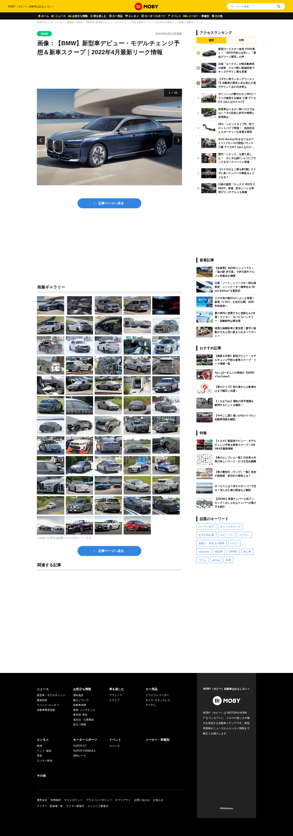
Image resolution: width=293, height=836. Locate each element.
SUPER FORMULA (84, 750)
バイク (234, 543)
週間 (211, 40)
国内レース (79, 755)
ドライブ (114, 700)
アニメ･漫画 (44, 750)
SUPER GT (80, 745)
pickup (216, 560)
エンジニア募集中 (98, 806)
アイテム (151, 704)
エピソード (226, 534)
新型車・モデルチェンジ (51, 695)
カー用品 (117, 16)
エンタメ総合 (44, 760)
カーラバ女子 (206, 526)
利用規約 (56, 800)
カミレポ (114, 745)
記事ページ (64, 537)
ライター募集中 (75, 806)
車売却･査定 (80, 714)
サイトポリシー (73, 800)
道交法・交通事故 (83, 719)
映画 (39, 745)
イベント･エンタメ (48, 704)
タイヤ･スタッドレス (158, 700)
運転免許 (78, 695)
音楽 (39, 755)
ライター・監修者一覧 (50, 806)
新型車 (219, 551)
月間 (241, 40)
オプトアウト (123, 800)
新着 (228, 560)
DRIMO (233, 551)
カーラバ (244, 534)
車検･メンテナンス (84, 709)
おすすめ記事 (206, 534)
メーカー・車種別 (198, 16)
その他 (219, 16)
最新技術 (42, 700)
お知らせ (158, 800)
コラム (202, 560)
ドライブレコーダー (157, 695)
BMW (79, 22)
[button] (41, 140)
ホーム (45, 16)
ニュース (60, 16)
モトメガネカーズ (230, 526)
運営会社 (42, 800)
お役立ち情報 (80, 16)
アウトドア (115, 695)
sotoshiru (204, 551)
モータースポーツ (155, 16)
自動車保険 (79, 704)
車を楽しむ (99, 16)
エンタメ (133, 16)
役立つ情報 (79, 724)
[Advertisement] (109, 617)
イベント (176, 16)
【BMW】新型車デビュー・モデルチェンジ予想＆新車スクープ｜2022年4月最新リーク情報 (134, 22)
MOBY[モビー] (44, 22)
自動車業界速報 (46, 709)
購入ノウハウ (81, 700)
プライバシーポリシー (99, 800)
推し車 (247, 551)
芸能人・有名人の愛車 (211, 543)
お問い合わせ (142, 800)
